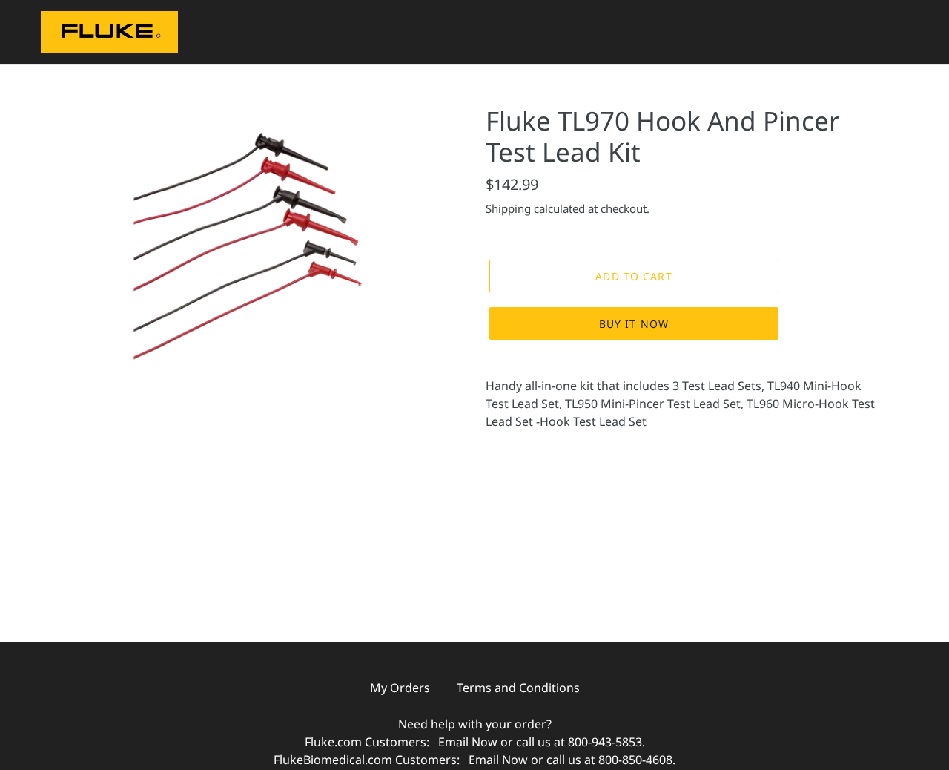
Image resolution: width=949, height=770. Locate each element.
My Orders (400, 687)
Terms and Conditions (518, 687)
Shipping (508, 208)
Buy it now (634, 324)
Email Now (467, 742)
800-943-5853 (605, 742)
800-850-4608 (635, 759)
